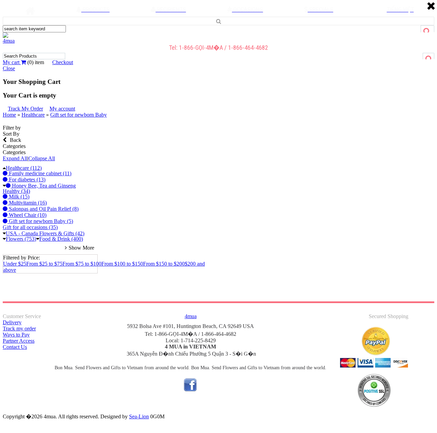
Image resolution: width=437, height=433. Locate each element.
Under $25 (14, 264)
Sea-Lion (139, 416)
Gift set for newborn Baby (78, 115)
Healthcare (33, 115)
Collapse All (41, 158)
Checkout (62, 62)
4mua (9, 41)
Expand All (15, 158)
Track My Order (25, 108)
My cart (12, 62)
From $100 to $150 (122, 264)
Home (9, 115)
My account (62, 108)
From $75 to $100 (81, 264)
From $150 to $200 (164, 264)
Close (9, 68)
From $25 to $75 (44, 264)
